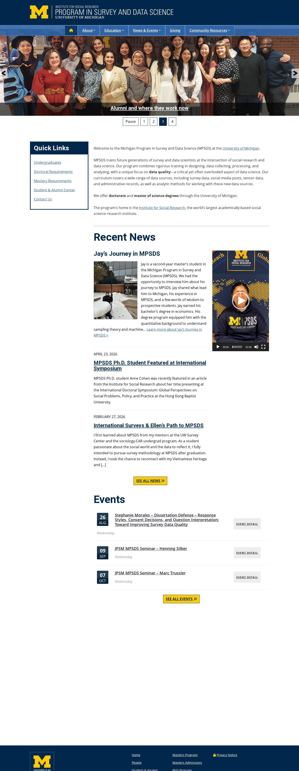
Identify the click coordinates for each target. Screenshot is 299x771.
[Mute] (256, 347)
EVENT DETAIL (247, 524)
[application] (240, 301)
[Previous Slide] (3, 73)
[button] (241, 300)
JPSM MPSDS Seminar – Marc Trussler (150, 573)
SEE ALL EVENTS (179, 598)
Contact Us (43, 199)
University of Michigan (241, 148)
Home (136, 755)
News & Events (145, 30)
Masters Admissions (187, 763)
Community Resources (208, 30)
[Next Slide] (295, 73)
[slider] (237, 347)
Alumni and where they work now (150, 108)
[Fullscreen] (263, 347)
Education (112, 30)
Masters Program (185, 755)
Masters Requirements (53, 180)
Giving (175, 30)
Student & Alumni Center (54, 190)
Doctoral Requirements (53, 171)
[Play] (218, 347)
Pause (131, 121)
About (87, 30)
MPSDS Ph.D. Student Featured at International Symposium (150, 366)
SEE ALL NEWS (148, 480)
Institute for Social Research (162, 207)
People (137, 763)
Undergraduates (47, 162)
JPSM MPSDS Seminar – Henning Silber (151, 548)
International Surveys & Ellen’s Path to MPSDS (149, 425)
